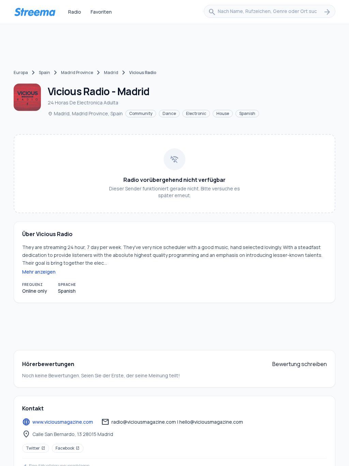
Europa (21, 72)
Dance (169, 113)
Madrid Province (77, 72)
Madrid (111, 72)
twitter (35, 448)
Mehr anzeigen (39, 271)
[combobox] (269, 12)
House (222, 113)
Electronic (196, 113)
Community (140, 113)
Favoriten (101, 12)
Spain (44, 72)
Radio (74, 12)
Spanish (247, 113)
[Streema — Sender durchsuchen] (35, 12)
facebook (68, 448)
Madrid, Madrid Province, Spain (85, 113)
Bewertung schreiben (299, 364)
